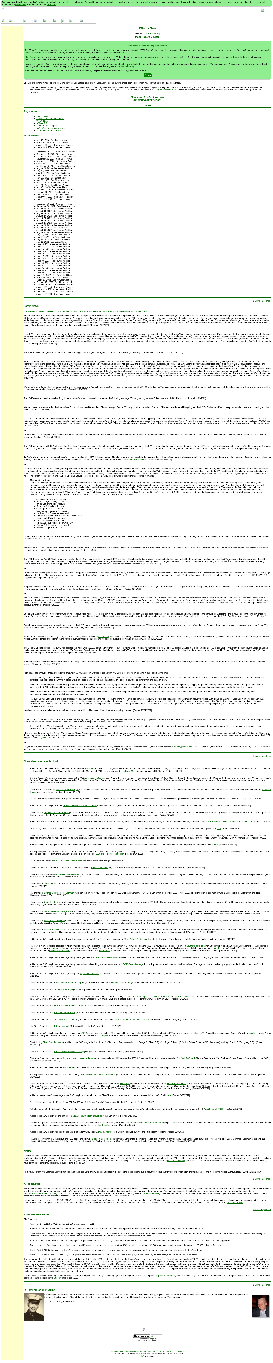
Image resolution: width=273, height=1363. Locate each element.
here (219, 828)
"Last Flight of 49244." (213, 1109)
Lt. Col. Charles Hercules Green (68, 1005)
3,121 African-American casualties (86, 1116)
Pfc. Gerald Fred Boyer (64, 1012)
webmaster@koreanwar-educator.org (40, 1193)
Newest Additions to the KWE (50, 118)
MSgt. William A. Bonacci (135, 939)
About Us (132, 1351)
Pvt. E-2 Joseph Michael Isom (68, 861)
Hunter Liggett (218, 948)
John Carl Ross (51, 884)
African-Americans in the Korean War (147, 1122)
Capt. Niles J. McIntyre (136, 996)
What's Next (42, 121)
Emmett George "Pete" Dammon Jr (60, 893)
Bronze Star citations (176, 1083)
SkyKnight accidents (89, 973)
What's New (123, 1351)
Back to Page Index (262, 301)
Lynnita (43, 738)
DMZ (83, 1033)
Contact (115, 1351)
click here (51, 4)
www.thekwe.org (152, 34)
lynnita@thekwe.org (167, 90)
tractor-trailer (104, 950)
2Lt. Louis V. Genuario (158, 996)
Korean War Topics (144, 1351)
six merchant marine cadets (106, 957)
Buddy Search (178, 1351)
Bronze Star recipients (102, 1139)
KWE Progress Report (46, 125)
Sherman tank (54, 948)
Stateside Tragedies (139, 459)
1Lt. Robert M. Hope (63, 989)
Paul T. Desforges (106, 1132)
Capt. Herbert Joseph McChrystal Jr (132, 1019)
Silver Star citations (52, 1042)
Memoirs (168, 1351)
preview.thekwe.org (125, 66)
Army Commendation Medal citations (80, 805)
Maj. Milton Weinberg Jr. (67, 789)
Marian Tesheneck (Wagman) (57, 911)
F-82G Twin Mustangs (133, 964)
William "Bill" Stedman (54, 920)
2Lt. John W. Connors (64, 1019)
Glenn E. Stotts (51, 902)
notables (253, 1033)
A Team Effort (42, 123)
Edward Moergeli (61, 1026)
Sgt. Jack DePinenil (186, 1058)
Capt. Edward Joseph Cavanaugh (69, 1051)
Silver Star (90, 769)
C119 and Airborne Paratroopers (110, 854)
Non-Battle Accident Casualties (99, 1074)
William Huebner (51, 930)
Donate (147, 75)
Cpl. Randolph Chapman (185, 996)
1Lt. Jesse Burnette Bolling (68, 983)
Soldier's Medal (130, 771)
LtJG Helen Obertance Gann (68, 874)
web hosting (103, 636)
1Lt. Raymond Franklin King (117, 983)
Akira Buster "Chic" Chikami (57, 812)
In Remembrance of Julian (48, 130)
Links (162, 1351)
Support (57, 1278)
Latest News (42, 116)
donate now (20, 4)
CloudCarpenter (32, 57)
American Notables (95, 778)
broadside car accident (59, 950)
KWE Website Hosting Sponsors (51, 128)
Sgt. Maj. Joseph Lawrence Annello (78, 1058)
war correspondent (103, 1035)
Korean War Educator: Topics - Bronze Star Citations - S (226, 822)
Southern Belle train (196, 946)
